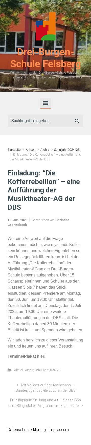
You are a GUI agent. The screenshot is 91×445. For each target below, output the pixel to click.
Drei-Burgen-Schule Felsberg (45, 58)
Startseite (14, 150)
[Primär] (45, 103)
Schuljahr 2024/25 (66, 150)
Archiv (44, 150)
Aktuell (30, 150)
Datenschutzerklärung (27, 429)
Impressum (59, 429)
